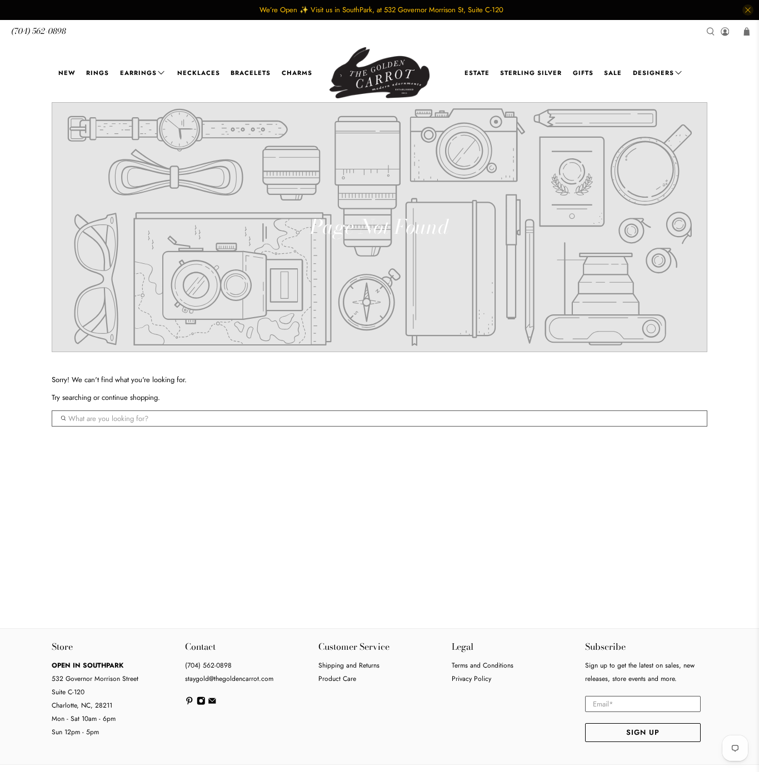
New (67, 72)
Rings (97, 72)
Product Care (337, 679)
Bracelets (251, 72)
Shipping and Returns (348, 665)
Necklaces (198, 72)
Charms (297, 72)
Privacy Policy (471, 679)
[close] (747, 10)
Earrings (138, 72)
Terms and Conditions (482, 665)
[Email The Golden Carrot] (212, 703)
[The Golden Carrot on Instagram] (201, 703)
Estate (477, 72)
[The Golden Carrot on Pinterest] (189, 703)
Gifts (583, 72)
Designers (653, 72)
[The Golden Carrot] (379, 73)
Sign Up (643, 732)
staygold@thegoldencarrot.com (229, 679)
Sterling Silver (531, 72)
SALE (613, 72)
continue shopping (130, 397)
